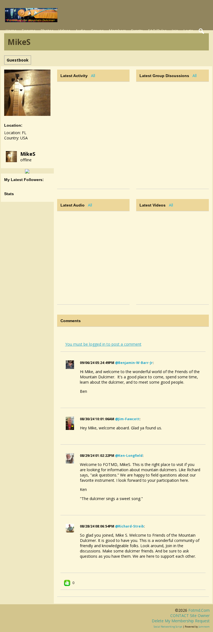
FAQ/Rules (157, 30)
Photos (47, 30)
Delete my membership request (181, 620)
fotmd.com (199, 610)
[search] (201, 31)
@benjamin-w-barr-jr (134, 362)
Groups (97, 30)
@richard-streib (129, 526)
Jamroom (204, 626)
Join (175, 30)
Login (188, 30)
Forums (29, 30)
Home (11, 30)
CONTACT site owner (190, 615)
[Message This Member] (27, 171)
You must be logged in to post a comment (103, 344)
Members (117, 30)
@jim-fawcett (127, 419)
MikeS (27, 154)
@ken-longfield (129, 455)
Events (137, 30)
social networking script (168, 626)
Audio (80, 30)
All (93, 75)
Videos (64, 30)
